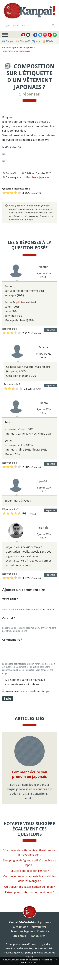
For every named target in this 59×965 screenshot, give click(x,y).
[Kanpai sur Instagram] (45, 35)
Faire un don (20, 927)
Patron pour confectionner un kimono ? (29, 892)
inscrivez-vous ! (49, 609)
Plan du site (37, 936)
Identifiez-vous (28, 609)
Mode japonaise (40, 177)
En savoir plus (30, 962)
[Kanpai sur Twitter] (40, 35)
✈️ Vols (36, 41)
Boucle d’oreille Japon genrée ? (29, 871)
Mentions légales (22, 931)
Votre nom (10, 598)
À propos (43, 922)
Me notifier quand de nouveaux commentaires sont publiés (25, 682)
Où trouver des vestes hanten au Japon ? (29, 886)
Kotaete (6, 47)
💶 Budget (7, 41)
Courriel (8, 618)
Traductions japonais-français (16, 51)
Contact (42, 931)
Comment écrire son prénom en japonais (29, 774)
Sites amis (19, 936)
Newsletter (39, 927)
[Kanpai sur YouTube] (50, 35)
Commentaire (12, 639)
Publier (7, 698)
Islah (41, 527)
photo (20, 302)
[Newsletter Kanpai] (28, 35)
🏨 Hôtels (48, 41)
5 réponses (29, 94)
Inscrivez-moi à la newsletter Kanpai (27, 691)
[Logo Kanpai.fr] (29, 10)
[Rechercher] (53, 25)
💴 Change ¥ (23, 41)
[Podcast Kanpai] (55, 35)
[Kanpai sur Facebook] (35, 35)
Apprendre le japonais (22, 47)
